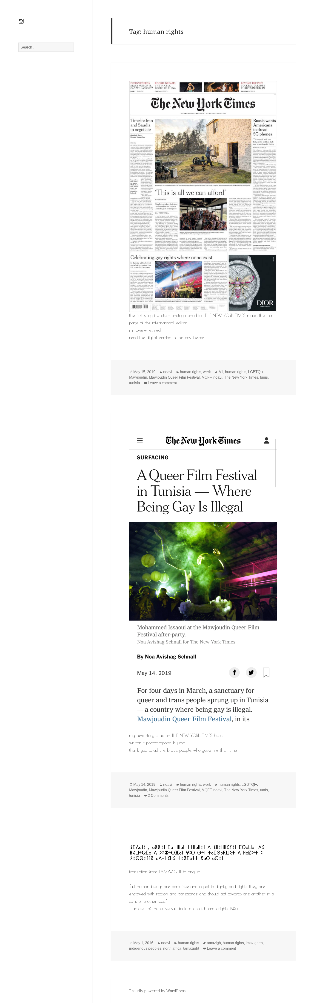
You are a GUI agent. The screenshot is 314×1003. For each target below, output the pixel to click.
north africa (172, 948)
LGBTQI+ (255, 372)
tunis (264, 377)
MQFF (206, 377)
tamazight (191, 948)
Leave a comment (162, 383)
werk (207, 372)
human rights (190, 372)
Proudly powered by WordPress (157, 990)
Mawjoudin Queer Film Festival (174, 377)
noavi (167, 372)
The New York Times (241, 377)
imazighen (254, 943)
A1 (221, 372)
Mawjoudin (138, 377)
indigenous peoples (145, 948)
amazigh (214, 943)
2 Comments (158, 795)
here (218, 735)
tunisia (134, 383)
